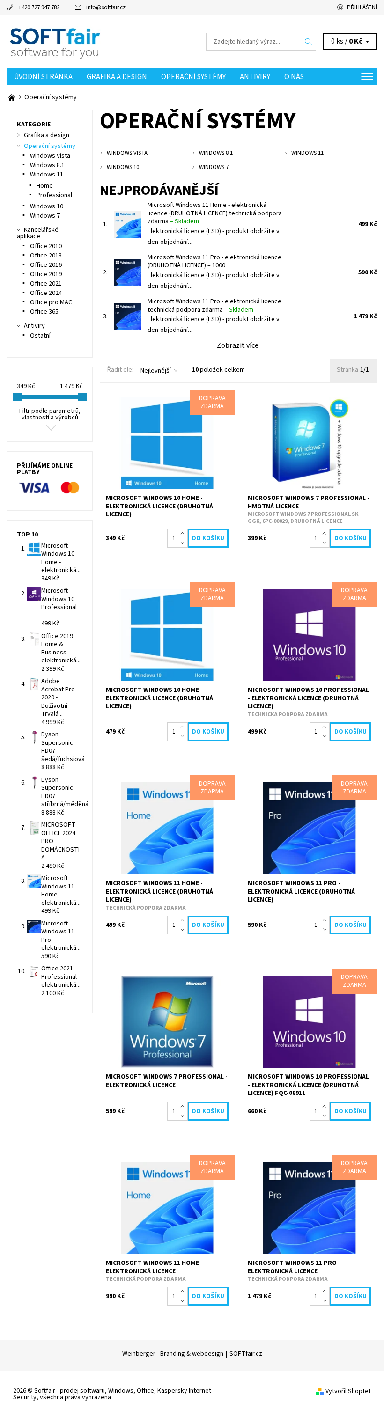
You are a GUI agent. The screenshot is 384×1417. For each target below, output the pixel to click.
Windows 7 (45, 215)
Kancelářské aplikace (38, 233)
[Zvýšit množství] (184, 533)
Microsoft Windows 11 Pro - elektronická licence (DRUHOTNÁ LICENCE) (214, 262)
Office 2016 (46, 265)
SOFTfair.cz (245, 1354)
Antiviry (255, 77)
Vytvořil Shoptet (348, 1391)
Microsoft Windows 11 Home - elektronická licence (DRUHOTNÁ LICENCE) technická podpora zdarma (215, 213)
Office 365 (44, 311)
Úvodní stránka (43, 77)
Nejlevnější (155, 370)
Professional (54, 195)
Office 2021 (46, 283)
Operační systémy (193, 77)
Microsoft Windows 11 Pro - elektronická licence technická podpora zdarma (214, 306)
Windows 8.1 (47, 165)
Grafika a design (117, 77)
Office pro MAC (51, 302)
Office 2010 (46, 246)
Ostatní (40, 335)
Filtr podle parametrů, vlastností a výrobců (50, 414)
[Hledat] (308, 42)
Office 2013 (46, 255)
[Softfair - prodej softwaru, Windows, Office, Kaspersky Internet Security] (99, 41)
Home (45, 186)
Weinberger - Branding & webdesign (172, 1354)
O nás (294, 77)
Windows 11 (46, 174)
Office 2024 (46, 293)
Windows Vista (50, 156)
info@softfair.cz (106, 7)
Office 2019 (46, 274)
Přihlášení (362, 7)
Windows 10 (46, 206)
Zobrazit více (237, 345)
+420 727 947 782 (38, 7)
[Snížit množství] (184, 543)
